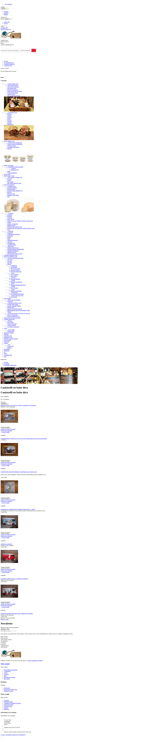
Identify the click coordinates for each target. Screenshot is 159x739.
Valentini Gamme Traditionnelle (15, 249)
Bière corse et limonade (12, 300)
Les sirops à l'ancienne (13, 326)
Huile (8, 171)
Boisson (8, 321)
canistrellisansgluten (12, 240)
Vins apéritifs (7, 298)
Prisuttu (9, 120)
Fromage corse (10, 186)
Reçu (5, 676)
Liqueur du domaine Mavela (14, 309)
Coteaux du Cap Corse (15, 295)
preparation (7, 349)
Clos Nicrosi (14, 297)
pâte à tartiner (7, 340)
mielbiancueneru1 (12, 252)
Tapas (5, 328)
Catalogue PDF (8, 355)
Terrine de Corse (11, 145)
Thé (7, 344)
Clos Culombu (14, 274)
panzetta (9, 123)
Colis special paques (12, 92)
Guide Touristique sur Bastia (35, 660)
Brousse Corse (11, 193)
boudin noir (10, 124)
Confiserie (8, 213)
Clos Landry (14, 276)
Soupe (9, 180)
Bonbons (9, 216)
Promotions (7, 688)
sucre (8, 230)
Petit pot (9, 148)
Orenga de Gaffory (16, 268)
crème (5, 353)
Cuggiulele (10, 235)
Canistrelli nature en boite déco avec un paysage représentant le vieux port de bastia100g (24, 438)
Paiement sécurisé (8, 704)
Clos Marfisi (14, 267)
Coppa (9, 115)
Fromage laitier (11, 189)
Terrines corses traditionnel (13, 142)
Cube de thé (10, 346)
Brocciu (9, 192)
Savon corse (7, 174)
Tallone (11, 286)
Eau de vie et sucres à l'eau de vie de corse (17, 313)
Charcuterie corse (10, 112)
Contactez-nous (8, 706)
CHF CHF (7, 22)
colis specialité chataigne (13, 95)
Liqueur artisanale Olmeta (14, 306)
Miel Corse (9, 246)
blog (5, 356)
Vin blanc (9, 262)
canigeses (9, 241)
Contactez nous (8, 65)
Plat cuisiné (10, 181)
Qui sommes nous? (9, 62)
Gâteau (9, 222)
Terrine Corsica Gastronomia (14, 144)
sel (4, 352)
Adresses (6, 674)
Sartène (11, 280)
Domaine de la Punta (16, 291)
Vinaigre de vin (15, 170)
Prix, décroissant (31, 405)
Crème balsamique (12, 173)
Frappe (9, 237)
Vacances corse (8, 335)
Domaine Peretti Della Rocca (18, 285)
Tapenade (6, 341)
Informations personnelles (10, 670)
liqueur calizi (10, 307)
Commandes (7, 671)
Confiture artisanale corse (10, 255)
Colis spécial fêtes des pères (14, 91)
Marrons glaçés (11, 225)
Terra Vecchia (14, 288)
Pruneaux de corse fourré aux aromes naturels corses (21, 228)
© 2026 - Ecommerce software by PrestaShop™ (13, 734)
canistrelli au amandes (6, 544)
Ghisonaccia (12, 292)
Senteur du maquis (9, 332)
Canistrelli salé (11, 243)
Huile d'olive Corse (9, 176)
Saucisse (9, 121)
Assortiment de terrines (13, 147)
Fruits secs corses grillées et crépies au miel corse (20, 221)
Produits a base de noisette (11, 338)
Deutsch (6, 13)
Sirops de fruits (10, 325)
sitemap (6, 707)
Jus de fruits (10, 322)
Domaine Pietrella (15, 279)
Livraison (6, 700)
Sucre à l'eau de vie (12, 315)
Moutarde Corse (8, 337)
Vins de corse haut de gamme (13, 258)
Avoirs (5, 673)
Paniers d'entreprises (12, 89)
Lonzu (9, 118)
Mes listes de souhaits (9, 677)
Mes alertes (7, 679)
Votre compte (5, 664)
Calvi (10, 273)
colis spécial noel (11, 88)
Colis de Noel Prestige (13, 87)
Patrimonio (12, 265)
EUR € (6, 23)
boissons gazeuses (12, 324)
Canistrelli (8, 231)
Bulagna (9, 114)
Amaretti (9, 215)
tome (8, 196)
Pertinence (4, 403)
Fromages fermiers (12, 187)
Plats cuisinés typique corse (13, 177)
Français (6, 11)
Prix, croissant (23, 405)
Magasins (6, 709)
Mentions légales (8, 701)
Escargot (9, 178)
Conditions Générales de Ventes (12, 703)
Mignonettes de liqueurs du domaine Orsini (18, 310)
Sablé (8, 238)
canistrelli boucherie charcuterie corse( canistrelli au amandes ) (17, 613)
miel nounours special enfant (14, 253)
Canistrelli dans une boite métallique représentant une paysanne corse (19, 472)
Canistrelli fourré (11, 244)
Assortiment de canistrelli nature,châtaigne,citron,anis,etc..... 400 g (18, 509)
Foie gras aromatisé (9, 184)
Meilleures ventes (8, 691)
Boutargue (6, 350)
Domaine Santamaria (16, 271)
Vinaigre (11, 168)
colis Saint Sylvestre (12, 85)
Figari (10, 283)
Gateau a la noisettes (12, 224)
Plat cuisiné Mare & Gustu (14, 183)
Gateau (6, 343)
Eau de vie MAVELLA (13, 316)
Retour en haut (5, 619)
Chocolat (9, 218)
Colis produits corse (11, 84)
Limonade (10, 301)
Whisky (9, 312)
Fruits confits (10, 219)
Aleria (10, 289)
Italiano (6, 14)
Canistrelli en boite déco (13, 234)
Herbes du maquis (8, 165)
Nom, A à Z (9, 405)
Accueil (6, 61)
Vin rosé (9, 261)
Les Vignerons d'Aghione (17, 294)
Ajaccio (11, 277)
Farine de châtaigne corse (10, 256)
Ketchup (6, 334)
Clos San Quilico (15, 270)
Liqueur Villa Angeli (12, 304)
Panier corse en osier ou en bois (12, 318)
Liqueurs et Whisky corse (12, 303)
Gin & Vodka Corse (9, 141)
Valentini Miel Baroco (13, 250)
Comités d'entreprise (9, 64)
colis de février (11, 94)
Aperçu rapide (5, 432)
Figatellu (9, 117)
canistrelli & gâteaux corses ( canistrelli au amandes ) (14, 578)
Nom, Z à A (16, 405)
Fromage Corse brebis (13, 195)
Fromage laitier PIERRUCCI (15, 190)
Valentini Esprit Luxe (12, 247)
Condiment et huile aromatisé (13, 167)
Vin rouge (10, 259)
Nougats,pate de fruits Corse (14, 227)
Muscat (9, 264)
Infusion (9, 347)
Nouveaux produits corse (10, 689)
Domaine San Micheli (16, 282)
